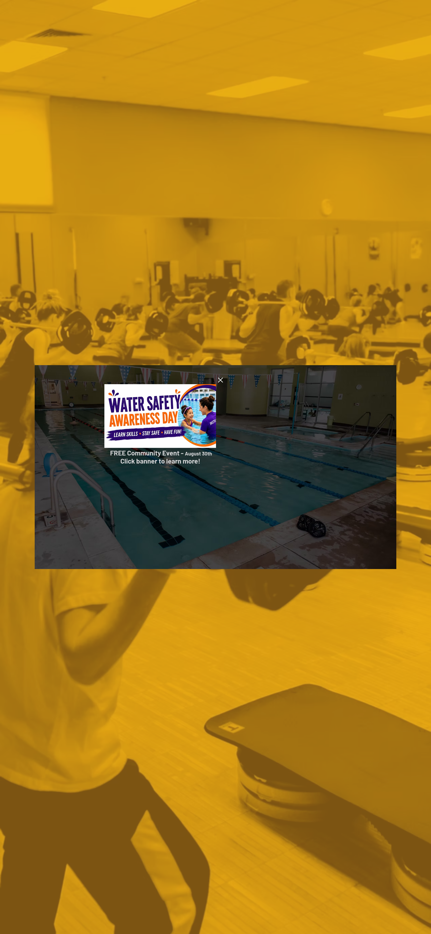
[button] (220, 380)
